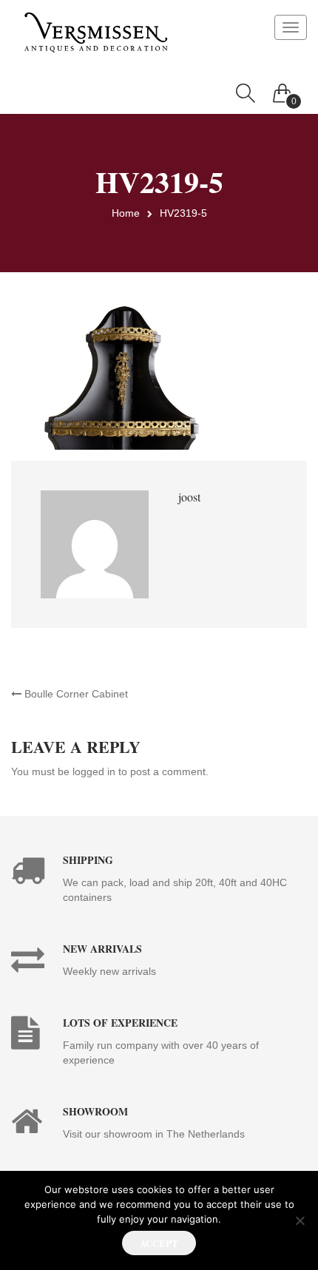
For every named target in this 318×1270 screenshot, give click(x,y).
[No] (299, 1220)
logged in (93, 771)
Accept (159, 1243)
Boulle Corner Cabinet (74, 694)
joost (189, 496)
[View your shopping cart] (282, 89)
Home (126, 213)
